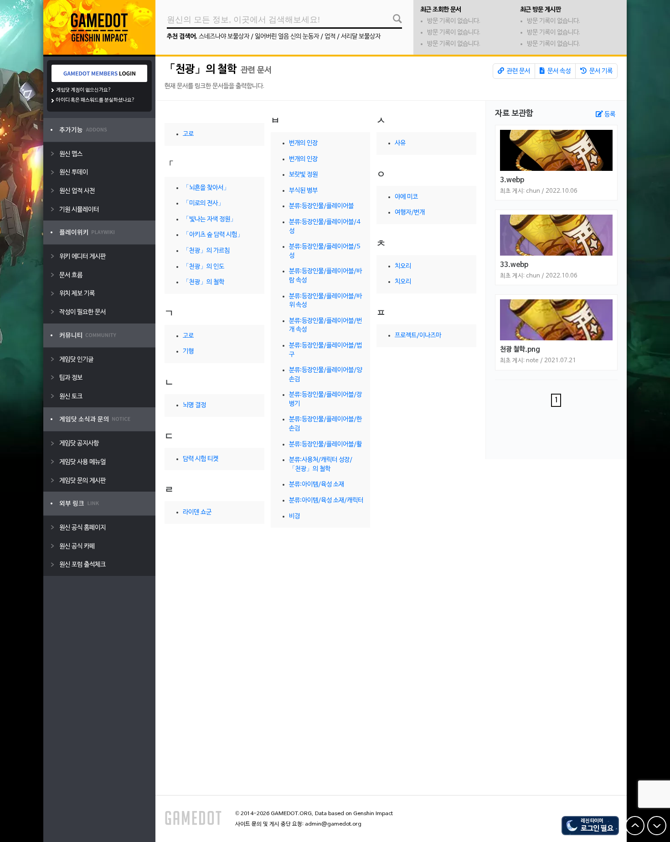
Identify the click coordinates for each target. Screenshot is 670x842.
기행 (188, 351)
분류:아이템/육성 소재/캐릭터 (326, 500)
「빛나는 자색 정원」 (210, 219)
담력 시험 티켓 (200, 459)
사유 (400, 143)
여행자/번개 (410, 212)
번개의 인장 (303, 143)
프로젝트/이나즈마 (418, 335)
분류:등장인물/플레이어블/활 (325, 444)
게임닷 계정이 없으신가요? (83, 90)
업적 (330, 36)
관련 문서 (517, 71)
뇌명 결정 (194, 405)
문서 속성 (558, 71)
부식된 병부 (303, 190)
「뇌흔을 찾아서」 (206, 188)
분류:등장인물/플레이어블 (321, 206)
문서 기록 (600, 71)
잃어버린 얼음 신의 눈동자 (287, 36)
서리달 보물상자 (361, 36)
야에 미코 (406, 197)
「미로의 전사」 (203, 203)
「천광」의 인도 (203, 266)
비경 (294, 516)
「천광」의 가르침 (206, 250)
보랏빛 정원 (303, 174)
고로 (188, 134)
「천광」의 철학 (201, 70)
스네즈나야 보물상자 (224, 36)
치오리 (403, 266)
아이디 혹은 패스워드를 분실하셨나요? (95, 100)
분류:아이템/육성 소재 (316, 484)
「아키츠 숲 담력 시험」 (213, 234)
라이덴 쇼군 (197, 512)
